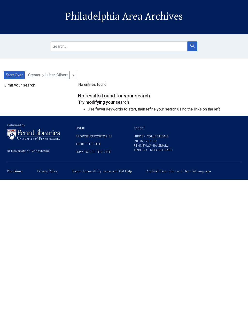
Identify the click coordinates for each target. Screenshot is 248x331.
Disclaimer (15, 171)
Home (80, 128)
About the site (88, 144)
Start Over (14, 75)
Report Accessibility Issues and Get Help (102, 171)
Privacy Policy (47, 171)
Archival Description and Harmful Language (179, 171)
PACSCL (139, 128)
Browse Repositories (94, 136)
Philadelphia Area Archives (124, 16)
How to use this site (93, 152)
